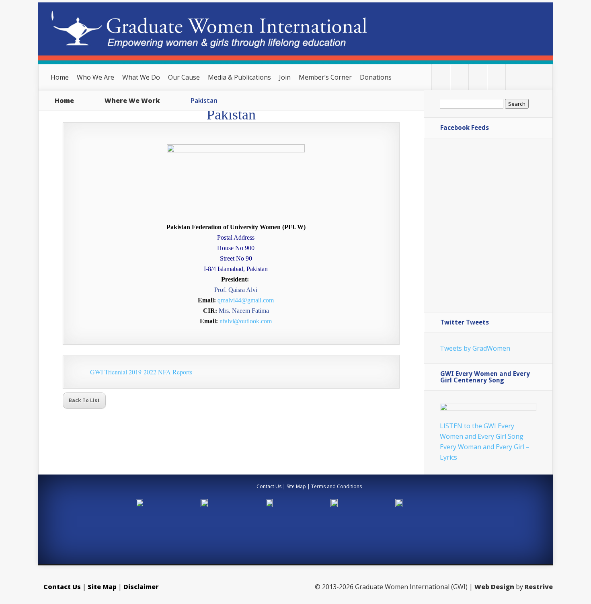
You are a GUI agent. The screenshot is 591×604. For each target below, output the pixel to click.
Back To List (84, 400)
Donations (376, 77)
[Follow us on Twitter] (441, 77)
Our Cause (184, 77)
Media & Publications (239, 77)
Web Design (494, 586)
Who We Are (95, 77)
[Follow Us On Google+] (478, 77)
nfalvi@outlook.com (246, 321)
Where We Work (132, 100)
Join (285, 77)
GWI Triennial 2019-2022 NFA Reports (141, 372)
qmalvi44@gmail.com (246, 300)
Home (60, 77)
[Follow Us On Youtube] (496, 77)
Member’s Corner (325, 77)
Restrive (539, 586)
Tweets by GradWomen (475, 348)
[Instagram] (515, 77)
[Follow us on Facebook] (459, 77)
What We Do (141, 77)
